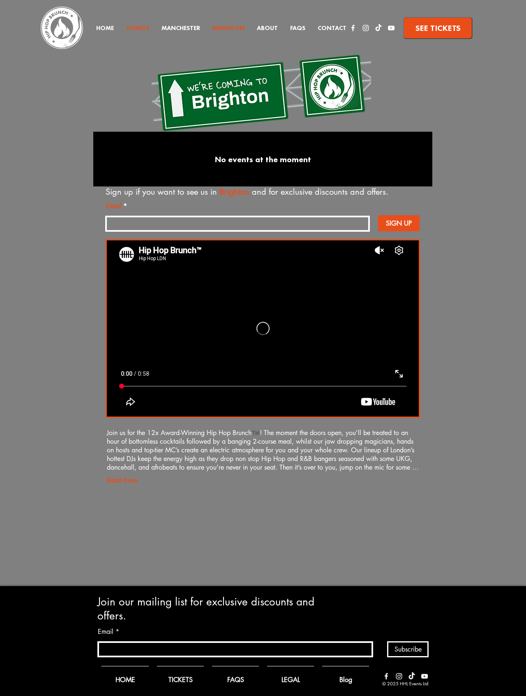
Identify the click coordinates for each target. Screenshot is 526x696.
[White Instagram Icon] (366, 28)
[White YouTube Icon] (391, 28)
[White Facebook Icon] (353, 28)
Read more (122, 480)
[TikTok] (378, 28)
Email (113, 206)
